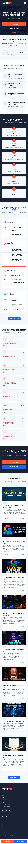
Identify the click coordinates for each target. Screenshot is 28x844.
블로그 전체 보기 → (14, 777)
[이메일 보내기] (6, 810)
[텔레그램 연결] (3, 810)
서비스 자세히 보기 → (14, 29)
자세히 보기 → (22, 518)
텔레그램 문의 (15, 467)
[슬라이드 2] (15, 32)
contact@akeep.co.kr (6, 799)
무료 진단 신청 (15, 24)
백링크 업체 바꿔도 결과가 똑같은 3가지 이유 (13, 721)
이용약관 (11, 835)
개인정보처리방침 (5, 835)
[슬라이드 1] (13, 32)
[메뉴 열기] (24, 3)
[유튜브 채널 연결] (9, 810)
